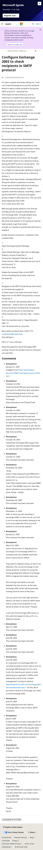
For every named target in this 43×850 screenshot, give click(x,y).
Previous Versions (20, 837)
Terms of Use (29, 844)
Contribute (6, 841)
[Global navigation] (2, 24)
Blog (31, 837)
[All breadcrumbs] (4, 51)
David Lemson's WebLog (17, 51)
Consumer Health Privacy (11, 844)
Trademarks (6, 847)
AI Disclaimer (7, 837)
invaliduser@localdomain (12, 334)
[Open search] (33, 24)
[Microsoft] (21, 23)
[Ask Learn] (35, 51)
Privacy (15, 841)
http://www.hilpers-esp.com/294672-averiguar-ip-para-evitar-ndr (23, 373)
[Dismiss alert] (39, 3)
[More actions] (39, 51)
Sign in (38, 24)
